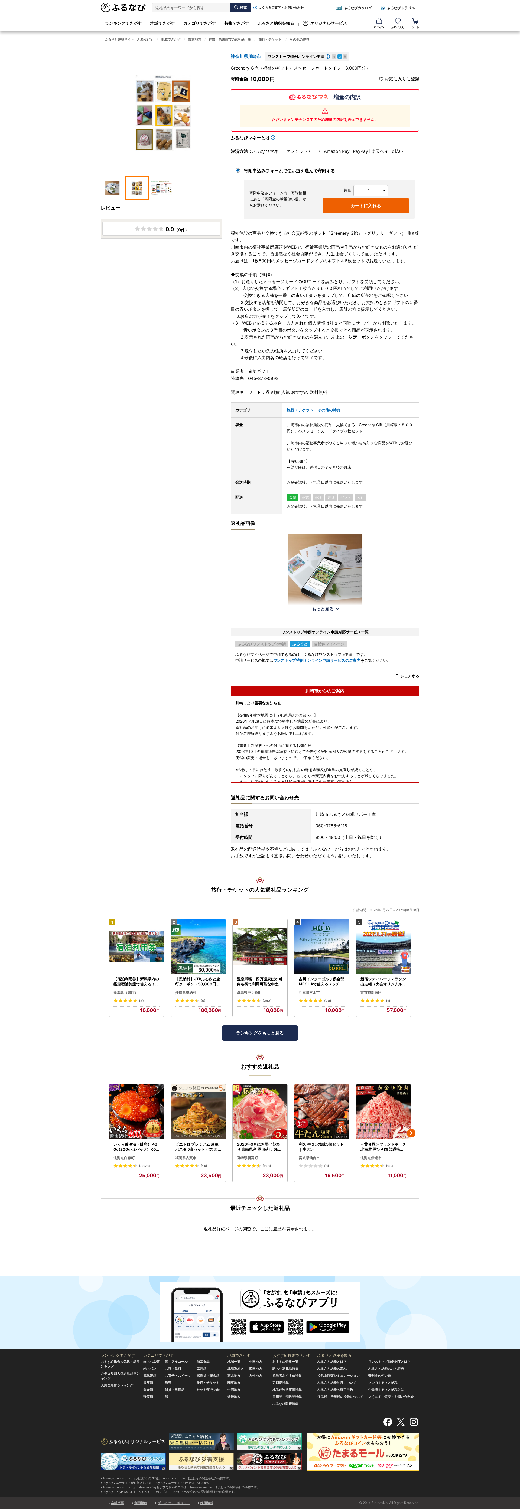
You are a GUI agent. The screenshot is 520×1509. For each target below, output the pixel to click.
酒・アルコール (176, 1361)
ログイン (379, 27)
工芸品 (201, 1368)
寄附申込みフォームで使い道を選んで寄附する (289, 170)
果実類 (148, 1383)
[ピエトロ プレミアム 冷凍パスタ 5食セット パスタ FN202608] (198, 1111)
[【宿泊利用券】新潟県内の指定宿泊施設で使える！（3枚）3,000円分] (136, 946)
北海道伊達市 (371, 1158)
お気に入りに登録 (402, 78)
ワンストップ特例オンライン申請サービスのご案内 (316, 660)
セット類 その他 (208, 1390)
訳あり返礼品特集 (285, 1368)
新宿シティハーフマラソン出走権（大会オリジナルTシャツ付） (383, 982)
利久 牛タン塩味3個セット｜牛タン (321, 1147)
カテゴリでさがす (199, 23)
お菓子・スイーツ (178, 1376)
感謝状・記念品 (208, 1376)
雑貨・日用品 (174, 1390)
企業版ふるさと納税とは (386, 1390)
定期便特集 (280, 1383)
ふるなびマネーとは (250, 137)
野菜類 (148, 1397)
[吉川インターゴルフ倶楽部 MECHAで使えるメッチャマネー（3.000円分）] (321, 946)
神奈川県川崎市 (246, 56)
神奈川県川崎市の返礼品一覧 (230, 39)
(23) (389, 1166)
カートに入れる (366, 205)
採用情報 (206, 1503)
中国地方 (255, 1361)
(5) (141, 1001)
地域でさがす (162, 23)
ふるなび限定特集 (285, 1404)
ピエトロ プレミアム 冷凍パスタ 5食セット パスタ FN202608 (197, 1147)
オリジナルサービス (328, 23)
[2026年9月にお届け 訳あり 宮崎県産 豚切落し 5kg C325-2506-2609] (260, 1111)
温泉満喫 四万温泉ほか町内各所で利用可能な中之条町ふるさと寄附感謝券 (259, 982)
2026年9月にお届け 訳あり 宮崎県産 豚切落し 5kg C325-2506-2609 (259, 1147)
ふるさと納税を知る (276, 23)
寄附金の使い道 (379, 1376)
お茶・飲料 (173, 1368)
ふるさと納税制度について (336, 1383)
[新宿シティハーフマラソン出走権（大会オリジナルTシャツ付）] (383, 946)
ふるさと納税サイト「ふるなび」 (129, 39)
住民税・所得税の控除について (340, 1397)
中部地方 (233, 1390)
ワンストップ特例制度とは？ (389, 1361)
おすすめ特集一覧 (285, 1361)
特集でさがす (237, 23)
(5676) (144, 1166)
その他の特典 (299, 39)
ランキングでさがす (123, 23)
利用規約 (140, 1503)
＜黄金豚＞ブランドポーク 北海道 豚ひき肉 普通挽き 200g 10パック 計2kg (383, 1147)
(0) (326, 1166)
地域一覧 (233, 1361)
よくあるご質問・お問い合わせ (281, 7)
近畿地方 (233, 1397)
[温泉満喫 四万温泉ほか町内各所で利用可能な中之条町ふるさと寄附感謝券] (260, 946)
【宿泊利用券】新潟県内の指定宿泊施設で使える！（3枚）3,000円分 (136, 982)
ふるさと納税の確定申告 (335, 1390)
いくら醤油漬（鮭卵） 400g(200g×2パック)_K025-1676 (135, 1147)
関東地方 (194, 39)
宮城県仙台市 (309, 1158)
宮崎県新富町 (247, 1158)
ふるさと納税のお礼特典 (386, 1368)
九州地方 (255, 1376)
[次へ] (411, 1133)
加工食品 (203, 1361)
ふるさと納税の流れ (332, 1368)
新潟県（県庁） (125, 992)
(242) (267, 1001)
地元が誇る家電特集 (287, 1390)
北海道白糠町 (124, 1158)
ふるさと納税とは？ (332, 1361)
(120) (266, 1166)
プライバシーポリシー (174, 1503)
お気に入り (398, 27)
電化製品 (149, 1376)
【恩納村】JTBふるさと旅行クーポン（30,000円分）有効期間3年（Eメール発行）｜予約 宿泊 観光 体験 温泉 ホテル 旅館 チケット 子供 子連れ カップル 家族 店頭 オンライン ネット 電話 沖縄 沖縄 (197, 982)
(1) (388, 1001)
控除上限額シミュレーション (338, 1376)
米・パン (149, 1368)
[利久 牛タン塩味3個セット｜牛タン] (321, 1111)
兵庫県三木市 (309, 992)
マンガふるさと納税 (383, 1383)
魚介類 (148, 1390)
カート (415, 27)
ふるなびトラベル (401, 8)
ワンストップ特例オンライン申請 (296, 56)
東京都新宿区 (371, 992)
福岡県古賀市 (185, 1158)
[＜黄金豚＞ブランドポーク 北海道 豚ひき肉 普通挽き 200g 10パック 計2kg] (383, 1111)
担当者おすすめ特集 (287, 1376)
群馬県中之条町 (249, 992)
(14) (204, 1166)
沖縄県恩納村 (185, 992)
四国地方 (255, 1368)
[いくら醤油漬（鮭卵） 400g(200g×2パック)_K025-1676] (136, 1111)
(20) (327, 1001)
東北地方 (233, 1376)
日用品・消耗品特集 (287, 1397)
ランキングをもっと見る (260, 1032)
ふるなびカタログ (358, 8)
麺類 (168, 1383)
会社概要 (117, 1503)
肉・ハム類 (151, 1361)
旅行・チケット (270, 39)
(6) (203, 1001)
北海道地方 (235, 1368)
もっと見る (323, 608)
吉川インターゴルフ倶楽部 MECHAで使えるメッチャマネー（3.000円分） (322, 982)
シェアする (409, 676)
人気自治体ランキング (117, 1385)
